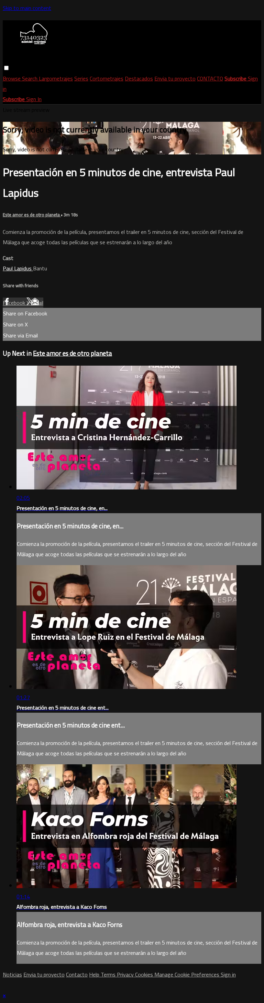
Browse (12, 78)
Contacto (77, 974)
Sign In (34, 99)
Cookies (144, 974)
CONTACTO (210, 78)
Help (95, 974)
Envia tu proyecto (175, 78)
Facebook (14, 303)
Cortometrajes (106, 78)
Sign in (228, 974)
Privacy (126, 974)
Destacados (139, 78)
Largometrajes (56, 78)
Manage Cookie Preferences (187, 974)
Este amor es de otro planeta (32, 215)
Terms (109, 974)
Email (37, 303)
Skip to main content (27, 8)
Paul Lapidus (18, 268)
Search (30, 78)
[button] (6, 68)
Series (81, 78)
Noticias (12, 974)
